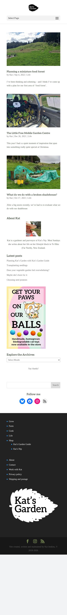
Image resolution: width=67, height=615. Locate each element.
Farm (11, 426)
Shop (11, 440)
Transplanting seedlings (17, 265)
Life (28, 75)
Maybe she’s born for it (17, 275)
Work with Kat (15, 469)
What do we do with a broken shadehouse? (32, 194)
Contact (12, 465)
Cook (11, 431)
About (11, 460)
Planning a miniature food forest (26, 71)
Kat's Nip (42, 240)
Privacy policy (15, 474)
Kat (11, 75)
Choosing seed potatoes (17, 280)
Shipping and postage (18, 479)
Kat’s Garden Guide (22, 444)
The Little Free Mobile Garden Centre (28, 133)
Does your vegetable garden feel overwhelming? (28, 270)
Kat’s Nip (17, 449)
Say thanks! (33, 368)
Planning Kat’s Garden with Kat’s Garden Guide (28, 261)
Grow (11, 421)
